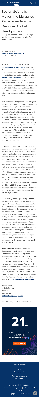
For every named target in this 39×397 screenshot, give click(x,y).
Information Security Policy (12, 388)
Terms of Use (13, 385)
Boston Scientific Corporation (13, 77)
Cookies (19, 390)
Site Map (27, 388)
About (19, 369)
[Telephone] (30, 3)
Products (19, 367)
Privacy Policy (24, 385)
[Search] (36, 3)
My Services (18, 372)
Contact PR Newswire (19, 365)
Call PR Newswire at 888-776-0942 (20, 377)
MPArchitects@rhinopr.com (12, 296)
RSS (33, 388)
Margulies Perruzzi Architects (13, 67)
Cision (23, 394)
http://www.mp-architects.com (22, 279)
